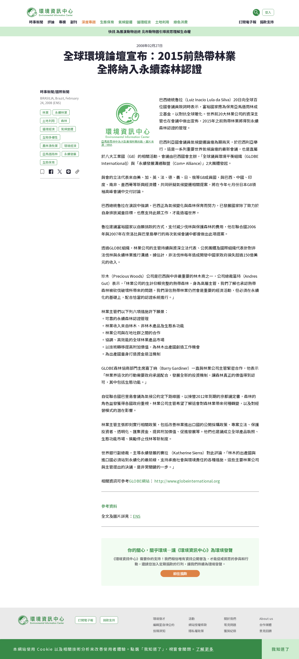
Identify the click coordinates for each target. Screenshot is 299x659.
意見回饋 (265, 631)
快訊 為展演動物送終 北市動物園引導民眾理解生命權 (149, 31)
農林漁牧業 (50, 145)
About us (266, 618)
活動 (191, 618)
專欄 (62, 21)
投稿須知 (159, 631)
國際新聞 (62, 91)
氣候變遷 (125, 21)
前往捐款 (180, 573)
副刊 (73, 21)
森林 (64, 120)
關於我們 (230, 618)
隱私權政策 (196, 631)
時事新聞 (36, 21)
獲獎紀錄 (230, 631)
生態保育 (107, 21)
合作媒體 (265, 624)
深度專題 (89, 21)
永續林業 (61, 112)
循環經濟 (144, 21)
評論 (51, 21)
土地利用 (162, 21)
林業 (45, 112)
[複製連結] (77, 171)
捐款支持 (267, 21)
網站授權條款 (197, 624)
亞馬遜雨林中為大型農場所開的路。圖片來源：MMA (127, 142)
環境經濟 (70, 145)
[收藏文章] (42, 171)
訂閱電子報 (247, 21)
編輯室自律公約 (163, 624)
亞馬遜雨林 (50, 154)
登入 (268, 12)
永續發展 (70, 154)
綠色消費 (181, 21)
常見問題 (230, 624)
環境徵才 (159, 618)
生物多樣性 (50, 137)
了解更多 (205, 649)
